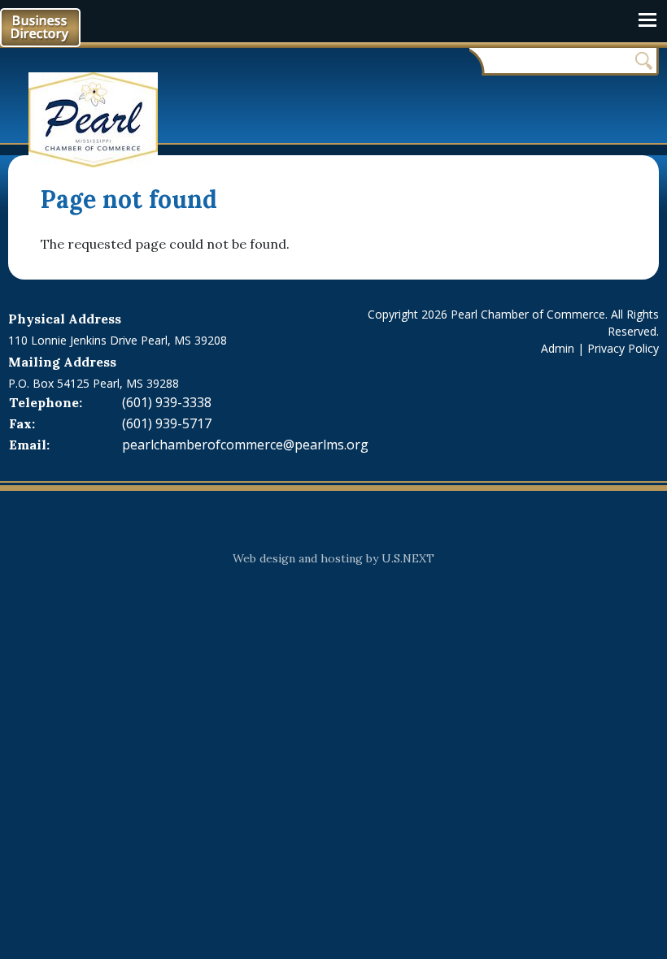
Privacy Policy (623, 348)
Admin (557, 348)
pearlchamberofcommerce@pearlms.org (245, 444)
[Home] (99, 119)
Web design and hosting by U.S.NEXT (333, 558)
